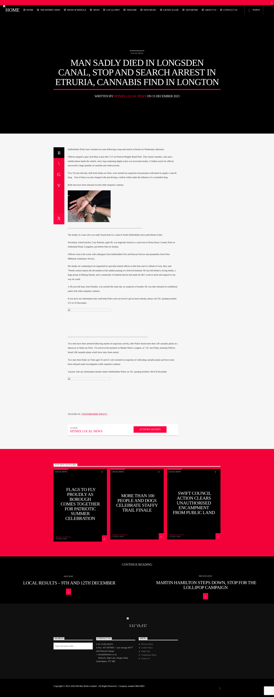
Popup (256, 10)
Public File (145, 651)
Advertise (192, 10)
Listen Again (171, 10)
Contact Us (230, 10)
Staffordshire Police (94, 414)
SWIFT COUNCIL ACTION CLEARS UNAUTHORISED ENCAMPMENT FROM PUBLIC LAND (194, 503)
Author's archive (150, 429)
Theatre (132, 10)
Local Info (113, 10)
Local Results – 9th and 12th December (69, 582)
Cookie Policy (147, 648)
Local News (137, 53)
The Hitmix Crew (50, 10)
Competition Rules (148, 655)
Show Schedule (76, 10)
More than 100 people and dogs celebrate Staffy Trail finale (137, 503)
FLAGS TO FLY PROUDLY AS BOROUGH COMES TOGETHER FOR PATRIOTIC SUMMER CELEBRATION (80, 504)
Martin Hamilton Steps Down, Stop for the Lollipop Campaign (206, 585)
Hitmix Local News (130, 96)
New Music (150, 10)
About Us (210, 10)
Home (30, 10)
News (96, 10)
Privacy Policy (147, 644)
